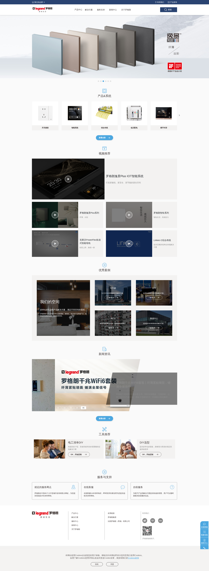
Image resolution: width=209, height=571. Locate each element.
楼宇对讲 (163, 128)
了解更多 (110, 298)
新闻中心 (113, 9)
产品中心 (78, 10)
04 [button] (77, 408)
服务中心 (74, 521)
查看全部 (102, 138)
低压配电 (134, 128)
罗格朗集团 (112, 517)
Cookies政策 (133, 558)
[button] (98, 81)
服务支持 (101, 9)
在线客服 (204, 527)
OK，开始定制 (76, 454)
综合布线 (104, 128)
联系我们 (160, 2)
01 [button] (58, 408)
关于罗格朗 (126, 9)
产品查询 (173, 2)
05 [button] (83, 408)
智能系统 (74, 128)
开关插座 (45, 128)
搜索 (170, 10)
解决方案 (89, 9)
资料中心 (204, 543)
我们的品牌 (38, 2)
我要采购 (204, 535)
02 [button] (65, 408)
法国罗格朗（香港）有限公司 (119, 521)
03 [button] (71, 408)
